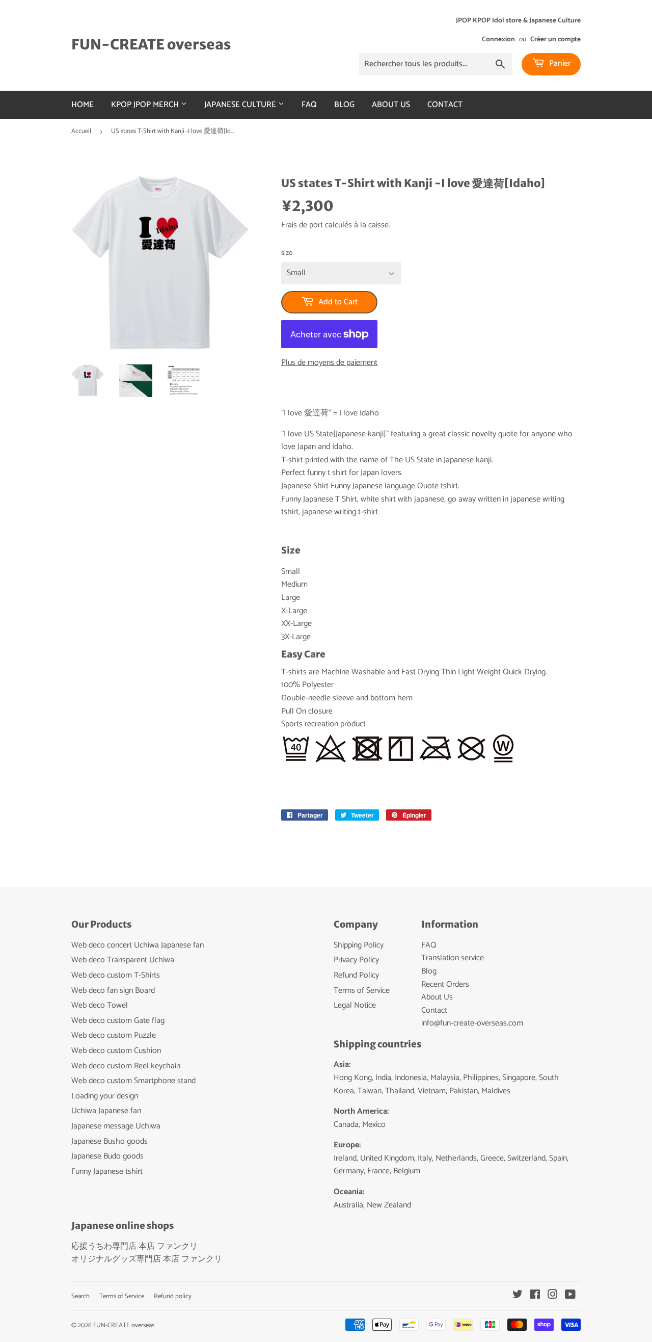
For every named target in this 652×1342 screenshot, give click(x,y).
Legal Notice (355, 1005)
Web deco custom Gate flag (118, 1021)
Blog (344, 105)
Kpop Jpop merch (146, 105)
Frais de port (302, 225)
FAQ (309, 105)
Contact (445, 105)
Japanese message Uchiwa (115, 1126)
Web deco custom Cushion (116, 1051)
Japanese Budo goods (107, 1156)
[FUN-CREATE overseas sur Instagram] (553, 1296)
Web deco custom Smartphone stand (133, 1081)
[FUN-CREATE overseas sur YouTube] (570, 1296)
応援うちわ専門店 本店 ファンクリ (134, 1246)
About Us (391, 105)
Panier (558, 63)
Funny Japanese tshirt (107, 1171)
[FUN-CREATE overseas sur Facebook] (535, 1296)
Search (80, 1296)
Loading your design (104, 1096)
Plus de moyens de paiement (329, 363)
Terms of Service (362, 990)
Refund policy (173, 1296)
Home (82, 105)
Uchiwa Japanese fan (106, 1111)
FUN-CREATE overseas (151, 45)
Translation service (452, 958)
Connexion (498, 39)
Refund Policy (356, 975)
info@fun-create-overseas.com (472, 1023)
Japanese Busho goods (109, 1141)
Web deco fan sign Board (113, 990)
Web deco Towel (99, 1005)
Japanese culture (241, 105)
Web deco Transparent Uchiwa (122, 960)
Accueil (81, 131)
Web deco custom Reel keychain (125, 1066)
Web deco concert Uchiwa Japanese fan (137, 945)
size (286, 253)
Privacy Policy (356, 960)
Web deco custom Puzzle (113, 1035)
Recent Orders (445, 984)
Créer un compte (555, 39)
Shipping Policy (359, 945)
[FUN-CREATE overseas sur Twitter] (517, 1296)
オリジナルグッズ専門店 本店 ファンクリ (146, 1259)
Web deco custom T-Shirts (115, 975)
